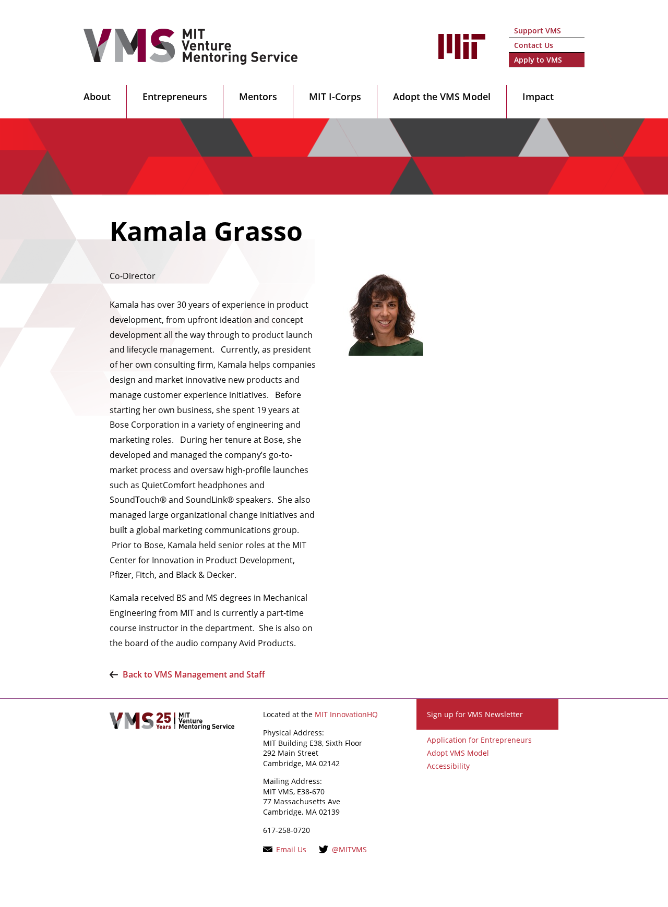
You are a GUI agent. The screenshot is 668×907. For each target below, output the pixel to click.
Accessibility (448, 766)
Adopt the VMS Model (442, 96)
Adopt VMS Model (458, 753)
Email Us (291, 849)
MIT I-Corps (335, 96)
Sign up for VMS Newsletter (475, 714)
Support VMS (537, 30)
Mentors (258, 96)
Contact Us (533, 45)
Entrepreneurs (174, 96)
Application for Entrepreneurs (479, 740)
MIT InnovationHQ (346, 714)
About (97, 96)
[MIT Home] (461, 53)
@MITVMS (349, 849)
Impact (538, 96)
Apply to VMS (538, 60)
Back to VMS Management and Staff (194, 674)
